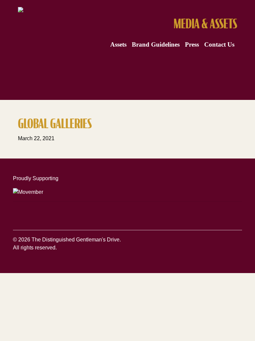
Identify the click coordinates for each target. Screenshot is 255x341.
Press (192, 44)
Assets (118, 44)
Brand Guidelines (156, 44)
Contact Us (219, 44)
